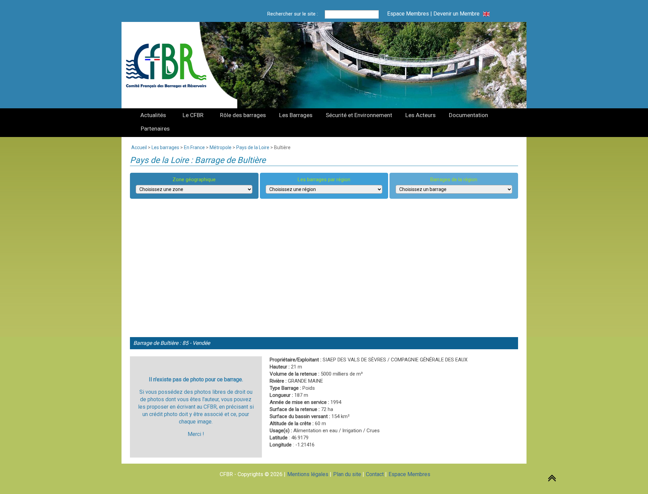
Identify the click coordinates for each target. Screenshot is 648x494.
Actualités (153, 115)
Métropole (221, 147)
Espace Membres (408, 13)
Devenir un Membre (456, 13)
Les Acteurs (420, 115)
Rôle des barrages (243, 115)
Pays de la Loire (252, 147)
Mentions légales (307, 474)
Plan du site (347, 474)
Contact (375, 474)
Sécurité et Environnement (359, 115)
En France (194, 147)
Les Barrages (296, 115)
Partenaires (155, 128)
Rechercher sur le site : (292, 14)
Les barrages (165, 147)
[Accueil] (170, 65)
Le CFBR (193, 115)
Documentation (468, 115)
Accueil (139, 147)
